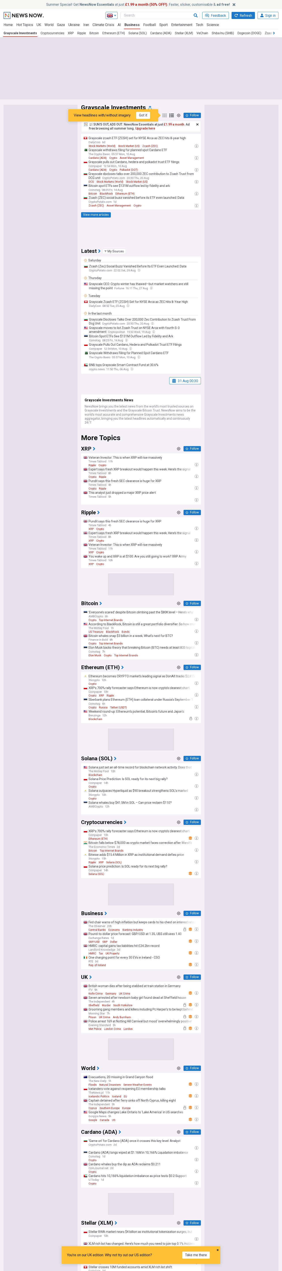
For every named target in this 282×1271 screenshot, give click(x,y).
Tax (101, 953)
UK (39, 25)
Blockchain (95, 719)
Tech (199, 25)
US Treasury (96, 632)
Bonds (126, 632)
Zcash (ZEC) (150, 146)
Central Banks (97, 930)
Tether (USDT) (118, 707)
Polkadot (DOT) (129, 169)
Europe (126, 1108)
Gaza (61, 25)
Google (93, 1120)
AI (119, 25)
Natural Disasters (110, 1084)
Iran (86, 25)
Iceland (116, 1096)
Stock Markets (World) (102, 146)
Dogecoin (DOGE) (249, 33)
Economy (114, 930)
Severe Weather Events (137, 1084)
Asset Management (132, 158)
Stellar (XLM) (184, 33)
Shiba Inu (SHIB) (223, 33)
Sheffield (94, 1005)
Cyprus (93, 1108)
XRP (71, 33)
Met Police (95, 1029)
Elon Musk (95, 655)
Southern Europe (110, 1108)
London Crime (112, 1029)
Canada (104, 1120)
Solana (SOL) (137, 33)
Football (149, 25)
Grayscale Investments (20, 33)
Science (213, 25)
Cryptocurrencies (52, 33)
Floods (93, 1084)
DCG (91, 181)
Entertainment (181, 25)
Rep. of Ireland (97, 965)
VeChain (202, 33)
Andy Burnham (122, 1017)
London (128, 1029)
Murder (106, 1005)
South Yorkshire (122, 1005)
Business (132, 25)
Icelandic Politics (99, 1096)
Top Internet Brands (111, 620)
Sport (163, 25)
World (49, 25)
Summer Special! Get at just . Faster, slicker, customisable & (138, 4)
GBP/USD (94, 942)
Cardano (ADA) (160, 33)
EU (125, 1096)
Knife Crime (96, 993)
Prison (92, 1017)
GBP (105, 942)
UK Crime (124, 993)
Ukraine (74, 25)
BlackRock (106, 193)
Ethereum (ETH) (113, 33)
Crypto (113, 158)
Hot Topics (24, 25)
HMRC (92, 953)
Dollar (113, 942)
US (113, 1120)
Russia (103, 707)
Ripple (81, 33)
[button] (114, 251)
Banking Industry (132, 930)
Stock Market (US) (129, 146)
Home (8, 25)
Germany (110, 993)
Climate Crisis (103, 25)
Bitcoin (94, 33)
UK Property (112, 953)
